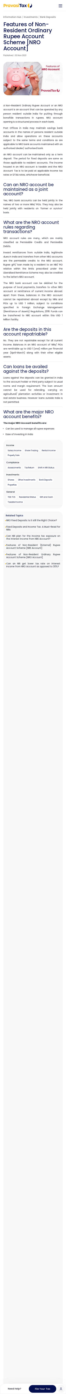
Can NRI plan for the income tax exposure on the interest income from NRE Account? (33, 537)
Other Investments (26, 480)
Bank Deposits (48, 17)
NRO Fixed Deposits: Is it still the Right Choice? (31, 520)
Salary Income (14, 450)
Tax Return (29, 467)
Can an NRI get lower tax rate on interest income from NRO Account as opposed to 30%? (33, 565)
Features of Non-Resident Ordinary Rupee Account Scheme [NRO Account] (33, 556)
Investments (31, 17)
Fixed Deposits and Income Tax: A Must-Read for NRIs (33, 528)
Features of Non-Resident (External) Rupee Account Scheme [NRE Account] (33, 546)
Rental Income (48, 450)
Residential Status (27, 497)
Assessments (14, 467)
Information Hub (12, 17)
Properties (12, 485)
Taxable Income (15, 502)
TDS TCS (11, 497)
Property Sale (13, 455)
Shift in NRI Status (46, 467)
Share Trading (31, 450)
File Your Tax (42, 1388)
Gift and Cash (46, 497)
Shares (11, 480)
